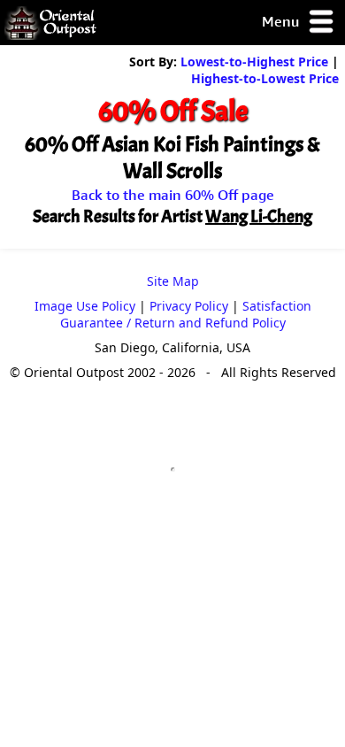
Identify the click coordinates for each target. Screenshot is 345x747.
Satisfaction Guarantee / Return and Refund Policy (185, 314)
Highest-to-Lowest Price (265, 78)
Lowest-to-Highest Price (254, 61)
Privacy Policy (189, 305)
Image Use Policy (84, 305)
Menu (282, 21)
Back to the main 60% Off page (173, 195)
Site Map (173, 281)
